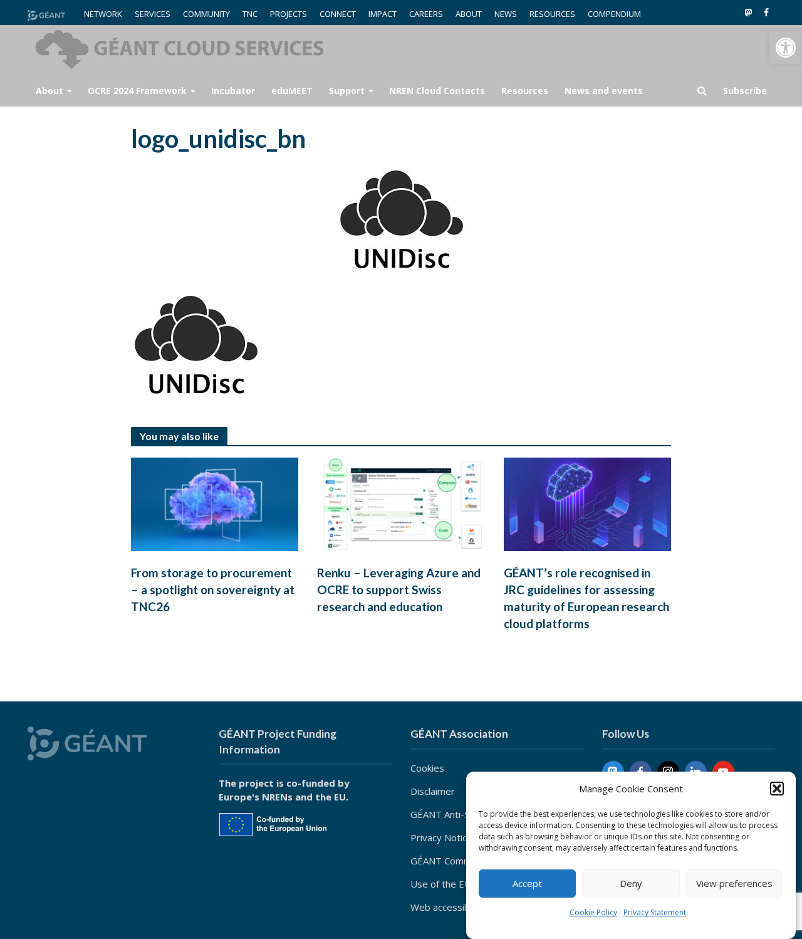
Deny (631, 884)
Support (347, 91)
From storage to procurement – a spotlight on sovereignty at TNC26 (212, 589)
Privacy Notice (441, 837)
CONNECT (338, 13)
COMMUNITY (206, 13)
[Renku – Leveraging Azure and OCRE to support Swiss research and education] (401, 503)
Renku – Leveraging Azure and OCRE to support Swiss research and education (399, 589)
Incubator (233, 91)
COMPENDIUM (614, 13)
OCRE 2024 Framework (137, 91)
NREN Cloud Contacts (437, 91)
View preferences (734, 884)
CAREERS (426, 13)
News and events (604, 91)
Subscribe (745, 91)
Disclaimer (432, 791)
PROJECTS (288, 13)
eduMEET (292, 91)
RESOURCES (552, 13)
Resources (524, 91)
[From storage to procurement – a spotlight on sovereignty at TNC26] (215, 503)
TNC (250, 13)
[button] (785, 47)
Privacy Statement (654, 912)
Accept (527, 884)
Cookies (427, 768)
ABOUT (469, 13)
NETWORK (103, 13)
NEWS (505, 13)
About (49, 91)
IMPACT (382, 13)
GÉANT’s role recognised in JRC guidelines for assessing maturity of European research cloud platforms (586, 598)
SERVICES (152, 13)
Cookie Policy (593, 912)
